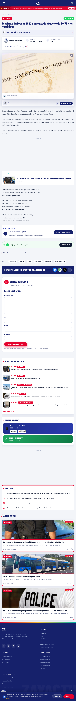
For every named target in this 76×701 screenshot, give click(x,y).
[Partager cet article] (71, 690)
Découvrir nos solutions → (63, 232)
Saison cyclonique (7, 656)
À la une (42, 641)
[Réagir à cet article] (16, 46)
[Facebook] (55, 270)
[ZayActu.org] (38, 3)
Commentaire (9, 295)
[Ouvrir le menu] (4, 3)
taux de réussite (60, 261)
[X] (65, 270)
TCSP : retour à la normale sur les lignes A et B (21, 576)
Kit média (4, 684)
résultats (48, 261)
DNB (29, 261)
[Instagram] (13, 646)
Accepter (69, 696)
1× (57, 103)
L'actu (41, 636)
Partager (9, 46)
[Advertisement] (38, 154)
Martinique (11, 15)
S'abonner (70, 18)
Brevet (22, 261)
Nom (6, 317)
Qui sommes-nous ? (45, 656)
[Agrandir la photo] (38, 73)
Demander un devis (7, 687)
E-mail (6, 325)
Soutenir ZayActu (45, 665)
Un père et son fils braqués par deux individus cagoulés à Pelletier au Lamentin (35, 610)
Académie (13, 261)
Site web (7, 334)
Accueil (4, 15)
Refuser (57, 696)
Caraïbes (42, 638)
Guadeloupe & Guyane (46, 647)
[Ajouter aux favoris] (20, 46)
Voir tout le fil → (10, 412)
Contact (42, 668)
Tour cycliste (5, 662)
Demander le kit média (67, 236)
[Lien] (70, 270)
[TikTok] (8, 646)
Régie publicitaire (45, 662)
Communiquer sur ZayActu (9, 678)
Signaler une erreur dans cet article (15, 253)
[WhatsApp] (60, 270)
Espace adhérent (45, 659)
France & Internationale (47, 644)
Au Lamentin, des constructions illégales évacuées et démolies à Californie (33, 542)
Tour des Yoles (6, 659)
